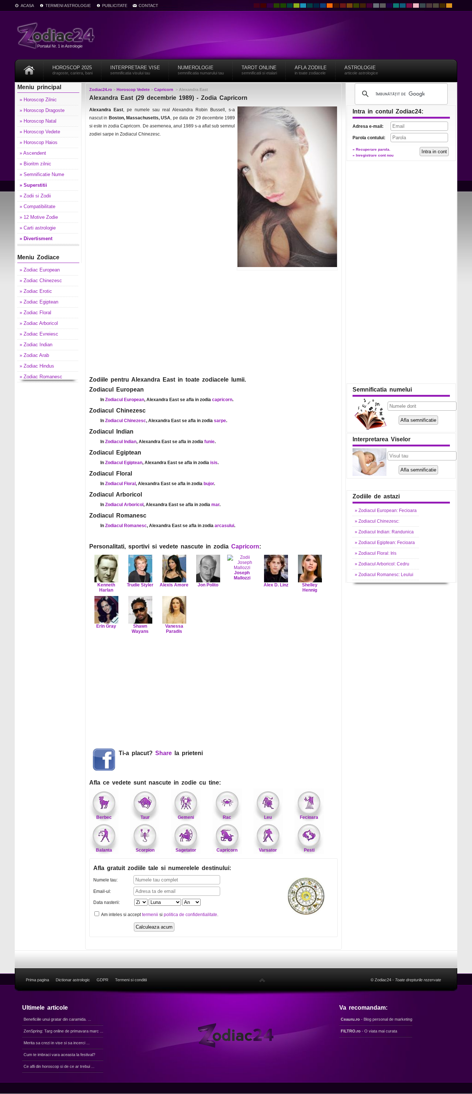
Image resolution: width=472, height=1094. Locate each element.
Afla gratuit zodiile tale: (162, 868)
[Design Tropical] (310, 5)
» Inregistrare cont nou (373, 155)
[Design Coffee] (363, 5)
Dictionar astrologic (73, 980)
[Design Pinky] (409, 5)
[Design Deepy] (323, 5)
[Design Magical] (270, 5)
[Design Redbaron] (263, 5)
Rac (227, 817)
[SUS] (262, 980)
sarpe (220, 420)
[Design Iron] (423, 5)
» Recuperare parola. (372, 149)
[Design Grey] (383, 5)
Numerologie (201, 70)
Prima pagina (37, 980)
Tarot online (259, 70)
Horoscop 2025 (72, 70)
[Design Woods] (283, 5)
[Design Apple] (296, 5)
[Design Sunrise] (449, 5)
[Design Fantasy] (369, 5)
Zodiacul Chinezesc (125, 420)
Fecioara (309, 817)
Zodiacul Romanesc (126, 525)
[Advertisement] (213, 322)
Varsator (268, 850)
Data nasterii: (106, 902)
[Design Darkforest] (277, 5)
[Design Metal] (376, 5)
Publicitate (114, 5)
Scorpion (145, 850)
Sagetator (186, 850)
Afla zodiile (311, 70)
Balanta (104, 850)
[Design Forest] (356, 5)
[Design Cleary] (403, 5)
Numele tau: (105, 880)
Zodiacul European (124, 399)
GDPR (102, 980)
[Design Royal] (316, 5)
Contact (148, 5)
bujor (209, 483)
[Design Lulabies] (416, 5)
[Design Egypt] (429, 5)
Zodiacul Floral (120, 483)
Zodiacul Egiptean (123, 462)
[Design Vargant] (343, 5)
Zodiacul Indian (120, 441)
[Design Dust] (436, 5)
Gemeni (186, 817)
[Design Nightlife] (389, 5)
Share (163, 753)
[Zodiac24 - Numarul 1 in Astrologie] (57, 35)
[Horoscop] (29, 67)
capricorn (222, 399)
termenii (150, 914)
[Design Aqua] (303, 5)
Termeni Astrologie (68, 5)
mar (215, 504)
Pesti (309, 850)
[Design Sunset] (350, 5)
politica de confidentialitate (190, 914)
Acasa (27, 5)
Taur (145, 817)
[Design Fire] (330, 5)
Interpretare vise (135, 70)
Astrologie (361, 70)
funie (209, 441)
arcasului (224, 525)
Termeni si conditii (131, 980)
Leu (268, 817)
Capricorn (245, 546)
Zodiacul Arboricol (124, 504)
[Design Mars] (336, 5)
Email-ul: (102, 891)
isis (214, 462)
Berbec (104, 817)
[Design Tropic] (290, 5)
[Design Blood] (257, 5)
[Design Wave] (396, 5)
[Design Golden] (442, 5)
